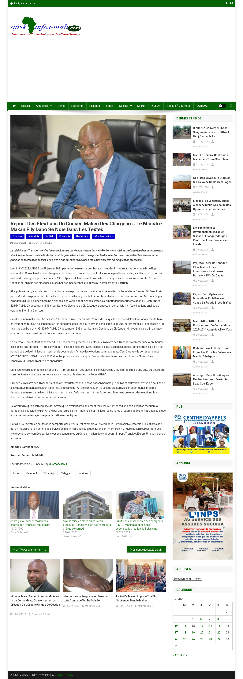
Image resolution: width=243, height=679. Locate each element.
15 (218, 625)
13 (201, 625)
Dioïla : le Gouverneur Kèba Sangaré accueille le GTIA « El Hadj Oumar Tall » (211, 132)
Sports (141, 105)
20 (201, 632)
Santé (109, 105)
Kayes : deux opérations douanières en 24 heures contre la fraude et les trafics (212, 298)
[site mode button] (222, 106)
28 (210, 639)
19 (193, 632)
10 (176, 625)
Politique (94, 105)
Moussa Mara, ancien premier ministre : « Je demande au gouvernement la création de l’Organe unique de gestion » (35, 602)
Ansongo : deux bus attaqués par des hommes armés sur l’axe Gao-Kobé (211, 379)
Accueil (25, 105)
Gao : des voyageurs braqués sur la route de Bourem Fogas (212, 180)
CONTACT (202, 105)
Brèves (61, 105)
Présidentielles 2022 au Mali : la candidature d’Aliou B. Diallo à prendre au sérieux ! (148, 549)
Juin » (183, 655)
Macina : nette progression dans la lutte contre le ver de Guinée (85, 598)
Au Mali (49, 236)
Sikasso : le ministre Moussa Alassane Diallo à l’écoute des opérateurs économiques (212, 205)
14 (210, 625)
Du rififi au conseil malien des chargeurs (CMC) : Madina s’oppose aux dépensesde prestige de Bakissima (139, 525)
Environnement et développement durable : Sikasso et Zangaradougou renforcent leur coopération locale (211, 236)
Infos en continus (103, 236)
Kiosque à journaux (178, 105)
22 (218, 632)
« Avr (176, 655)
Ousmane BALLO (42, 242)
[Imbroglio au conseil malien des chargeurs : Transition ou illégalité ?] (34, 505)
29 (218, 639)
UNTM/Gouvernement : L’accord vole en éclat (32, 549)
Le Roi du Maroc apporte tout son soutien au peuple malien (137, 598)
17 (176, 632)
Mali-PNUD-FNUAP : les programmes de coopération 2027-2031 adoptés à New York (212, 325)
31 (176, 646)
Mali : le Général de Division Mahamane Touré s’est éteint (211, 157)
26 (193, 639)
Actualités (42, 105)
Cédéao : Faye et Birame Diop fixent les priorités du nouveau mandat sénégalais (212, 352)
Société (123, 105)
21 (210, 632)
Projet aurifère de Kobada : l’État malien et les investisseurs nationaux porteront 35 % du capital (210, 269)
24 (176, 639)
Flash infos (82, 236)
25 (184, 639)
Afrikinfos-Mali (92, 606)
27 (201, 639)
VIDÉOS (155, 105)
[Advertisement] (121, 73)
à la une (17, 236)
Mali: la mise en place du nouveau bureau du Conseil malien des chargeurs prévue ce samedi (87, 525)
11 (184, 625)
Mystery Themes (63, 675)
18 (184, 632)
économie (77, 105)
